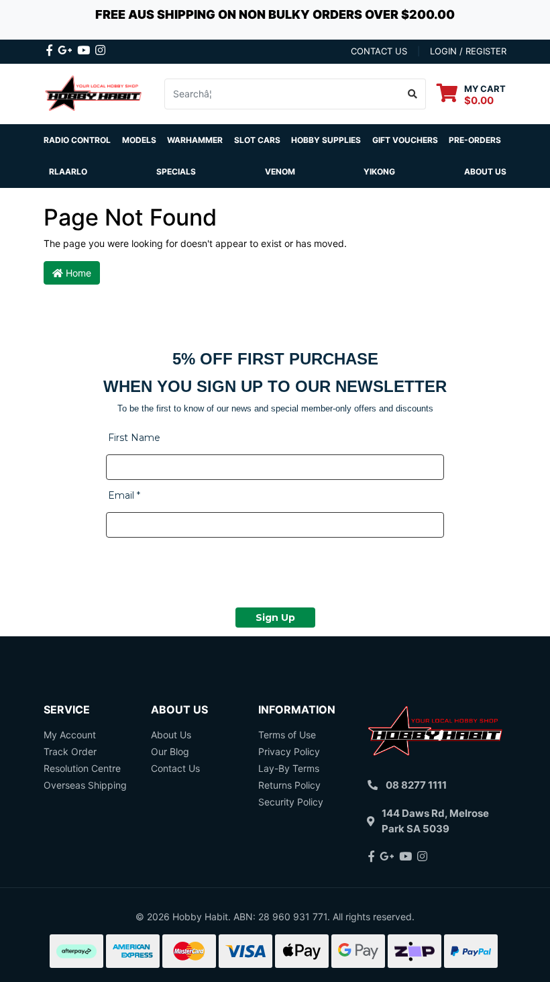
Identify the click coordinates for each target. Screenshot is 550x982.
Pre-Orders (475, 140)
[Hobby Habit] (94, 93)
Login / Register (468, 51)
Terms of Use (287, 734)
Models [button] (139, 140)
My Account (70, 734)
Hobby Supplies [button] (326, 140)
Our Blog (170, 751)
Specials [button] (176, 171)
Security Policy (290, 801)
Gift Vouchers (405, 140)
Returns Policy (289, 785)
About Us (485, 171)
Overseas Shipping (85, 785)
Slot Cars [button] (257, 140)
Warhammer (195, 140)
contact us (379, 51)
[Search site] (413, 94)
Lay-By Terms (288, 768)
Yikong (379, 171)
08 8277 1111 (416, 785)
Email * (124, 495)
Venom (280, 171)
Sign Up (275, 617)
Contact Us (175, 768)
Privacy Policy (289, 751)
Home (77, 273)
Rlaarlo (68, 171)
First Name (134, 438)
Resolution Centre (82, 768)
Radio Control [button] (77, 140)
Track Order (70, 751)
